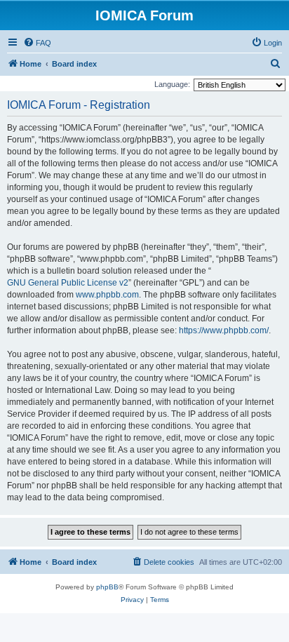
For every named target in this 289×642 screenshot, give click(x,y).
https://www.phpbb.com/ (224, 330)
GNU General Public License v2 (67, 283)
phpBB (107, 587)
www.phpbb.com (107, 295)
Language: (172, 84)
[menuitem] (37, 42)
